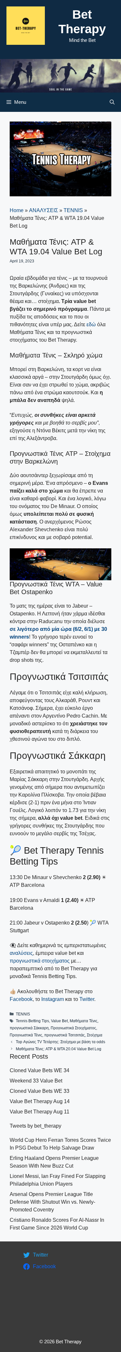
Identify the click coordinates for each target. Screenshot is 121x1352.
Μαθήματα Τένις (83, 1021)
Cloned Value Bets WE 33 (39, 1091)
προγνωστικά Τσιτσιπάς (64, 1035)
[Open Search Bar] (112, 102)
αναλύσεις (21, 953)
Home (17, 210)
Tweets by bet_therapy (35, 1126)
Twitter (86, 999)
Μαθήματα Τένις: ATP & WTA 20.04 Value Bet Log (58, 1049)
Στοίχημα (94, 1035)
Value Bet (59, 1021)
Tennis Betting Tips (32, 1021)
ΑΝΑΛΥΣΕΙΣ (43, 210)
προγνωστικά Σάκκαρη (29, 1028)
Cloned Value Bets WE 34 (39, 1070)
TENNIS (73, 210)
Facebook (21, 999)
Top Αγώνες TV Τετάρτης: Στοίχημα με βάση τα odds (60, 1042)
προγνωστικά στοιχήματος (40, 961)
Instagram (52, 999)
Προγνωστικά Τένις (26, 1035)
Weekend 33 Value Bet (36, 1080)
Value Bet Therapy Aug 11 (39, 1111)
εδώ (91, 324)
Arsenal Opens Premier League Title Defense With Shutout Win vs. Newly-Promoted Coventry (52, 1201)
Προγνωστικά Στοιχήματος (73, 1028)
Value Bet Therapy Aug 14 (40, 1101)
